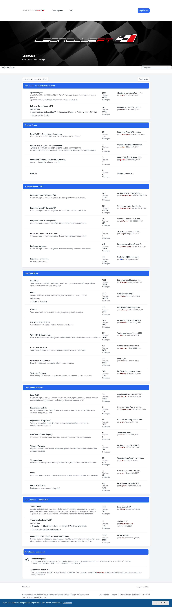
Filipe (122, 361)
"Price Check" (36, 507)
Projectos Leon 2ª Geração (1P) (43, 208)
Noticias (33, 173)
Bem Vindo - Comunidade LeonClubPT (41, 86)
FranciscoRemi (125, 134)
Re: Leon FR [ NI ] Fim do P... (128, 257)
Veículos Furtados (37, 446)
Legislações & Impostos (40, 421)
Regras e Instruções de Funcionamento (46, 145)
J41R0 (122, 259)
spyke (122, 335)
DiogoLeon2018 (125, 246)
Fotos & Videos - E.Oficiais (87, 112)
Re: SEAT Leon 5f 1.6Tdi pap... (129, 219)
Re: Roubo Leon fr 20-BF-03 (128, 445)
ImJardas (100, 572)
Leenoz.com (84, 595)
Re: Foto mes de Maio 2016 (128, 483)
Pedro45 (123, 397)
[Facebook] (31, 586)
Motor (32, 293)
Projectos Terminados (39, 259)
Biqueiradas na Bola (38, 408)
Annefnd (123, 322)
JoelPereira (124, 221)
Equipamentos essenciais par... (130, 394)
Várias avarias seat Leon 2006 (129, 333)
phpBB (39, 595)
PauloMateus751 (125, 208)
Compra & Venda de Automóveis (74, 526)
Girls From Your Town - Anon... (129, 407)
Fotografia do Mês (38, 485)
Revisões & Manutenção (40, 360)
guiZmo (122, 160)
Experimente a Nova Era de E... (129, 244)
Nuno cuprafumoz (126, 195)
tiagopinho (123, 348)
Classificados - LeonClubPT (36, 500)
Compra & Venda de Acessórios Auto (46, 529)
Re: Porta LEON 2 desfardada (129, 320)
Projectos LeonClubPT (34, 186)
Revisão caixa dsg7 (125, 294)
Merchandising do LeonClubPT (44, 112)
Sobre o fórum (31, 125)
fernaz (122, 538)
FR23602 (123, 373)
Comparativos (36, 460)
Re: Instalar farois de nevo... (128, 346)
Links (32, 473)
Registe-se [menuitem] (143, 11)
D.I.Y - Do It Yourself (38, 348)
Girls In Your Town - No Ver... (129, 471)
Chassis (33, 310)
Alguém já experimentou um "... (130, 93)
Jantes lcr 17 (122, 521)
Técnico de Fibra (124, 432)
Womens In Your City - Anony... (129, 107)
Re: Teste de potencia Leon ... (129, 371)
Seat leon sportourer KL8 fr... (129, 231)
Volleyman (123, 282)
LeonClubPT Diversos (34, 388)
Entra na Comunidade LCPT (41, 106)
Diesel (34, 301)
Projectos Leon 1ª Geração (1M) (43, 195)
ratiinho (122, 447)
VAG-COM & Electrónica (40, 335)
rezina (122, 147)
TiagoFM (123, 486)
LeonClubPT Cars (32, 273)
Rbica (122, 435)
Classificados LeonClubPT (41, 520)
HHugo (122, 234)
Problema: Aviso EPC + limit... (129, 132)
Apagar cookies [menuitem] (142, 586)
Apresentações (36, 93)
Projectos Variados (38, 246)
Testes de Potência (38, 373)
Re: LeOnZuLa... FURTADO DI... (129, 193)
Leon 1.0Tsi (121, 358)
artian (122, 95)
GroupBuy (36, 526)
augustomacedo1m (126, 524)
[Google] (37, 586)
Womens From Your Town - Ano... (130, 458)
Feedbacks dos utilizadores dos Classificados (49, 536)
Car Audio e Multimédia (40, 322)
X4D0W (122, 509)
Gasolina (43, 301)
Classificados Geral (50, 526)
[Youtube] (35, 586)
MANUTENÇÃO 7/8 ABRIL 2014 (129, 157)
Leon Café (34, 395)
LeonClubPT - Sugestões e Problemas (46, 134)
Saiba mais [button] (67, 603)
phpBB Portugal (40, 597)
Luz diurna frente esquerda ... (129, 308)
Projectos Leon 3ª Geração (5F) (43, 221)
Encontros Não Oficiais (40, 115)
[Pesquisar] (165, 68)
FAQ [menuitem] (71, 11)
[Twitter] (33, 586)
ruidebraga (124, 310)
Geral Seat (34, 281)
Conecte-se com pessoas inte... (130, 420)
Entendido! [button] (160, 603)
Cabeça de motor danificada (129, 206)
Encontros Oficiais (66, 112)
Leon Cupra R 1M (124, 507)
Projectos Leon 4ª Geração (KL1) (43, 233)
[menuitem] (56, 11)
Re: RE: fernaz (123, 535)
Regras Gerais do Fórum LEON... (130, 145)
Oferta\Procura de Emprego (41, 434)
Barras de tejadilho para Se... (129, 280)
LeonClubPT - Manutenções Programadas (47, 159)
